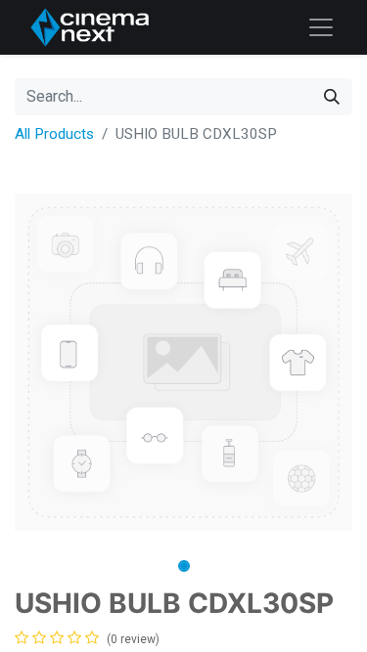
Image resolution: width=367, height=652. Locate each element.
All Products (54, 134)
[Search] (331, 96)
